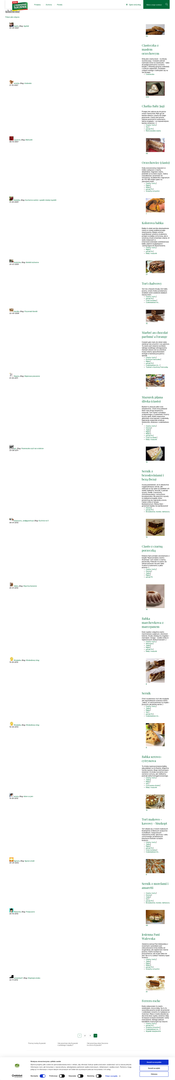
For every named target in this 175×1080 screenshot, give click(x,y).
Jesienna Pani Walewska (151, 936)
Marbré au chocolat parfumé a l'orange (155, 335)
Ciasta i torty (151, 125)
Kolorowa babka (152, 223)
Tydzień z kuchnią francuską (157, 367)
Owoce (148, 428)
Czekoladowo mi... (152, 302)
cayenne (17, 140)
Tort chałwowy (152, 283)
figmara (17, 861)
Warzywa (149, 644)
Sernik (146, 693)
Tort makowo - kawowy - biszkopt (154, 821)
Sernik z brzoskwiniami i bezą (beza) (153, 475)
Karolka (16, 311)
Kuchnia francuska (153, 359)
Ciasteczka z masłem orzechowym (150, 49)
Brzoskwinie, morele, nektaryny (158, 512)
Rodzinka (17, 262)
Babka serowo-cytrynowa (152, 759)
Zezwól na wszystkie (154, 1062)
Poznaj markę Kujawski (37, 1043)
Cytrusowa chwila (153, 785)
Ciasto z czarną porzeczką (152, 548)
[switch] (62, 1076)
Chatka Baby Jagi (153, 106)
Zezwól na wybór (154, 1068)
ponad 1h (149, 129)
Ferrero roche (151, 1001)
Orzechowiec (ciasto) (156, 163)
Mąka (148, 185)
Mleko (148, 187)
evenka (16, 83)
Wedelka (17, 200)
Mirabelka (17, 660)
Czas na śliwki (151, 438)
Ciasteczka (150, 74)
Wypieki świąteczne (153, 1031)
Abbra (16, 586)
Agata (16, 26)
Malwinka (17, 912)
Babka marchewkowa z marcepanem (153, 622)
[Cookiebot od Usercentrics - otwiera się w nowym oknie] (17, 1076)
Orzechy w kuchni (153, 191)
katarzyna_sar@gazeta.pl (24, 521)
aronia (16, 796)
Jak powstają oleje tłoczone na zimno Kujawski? (97, 1044)
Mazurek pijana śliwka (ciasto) (152, 399)
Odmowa (154, 1074)
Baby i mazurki (151, 253)
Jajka (148, 430)
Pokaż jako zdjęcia (12, 17)
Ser (147, 127)
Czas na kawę (151, 300)
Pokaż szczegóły (111, 1076)
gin (15, 448)
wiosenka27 (18, 978)
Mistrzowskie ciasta (153, 131)
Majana (16, 376)
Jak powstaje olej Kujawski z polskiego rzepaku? (68, 1044)
